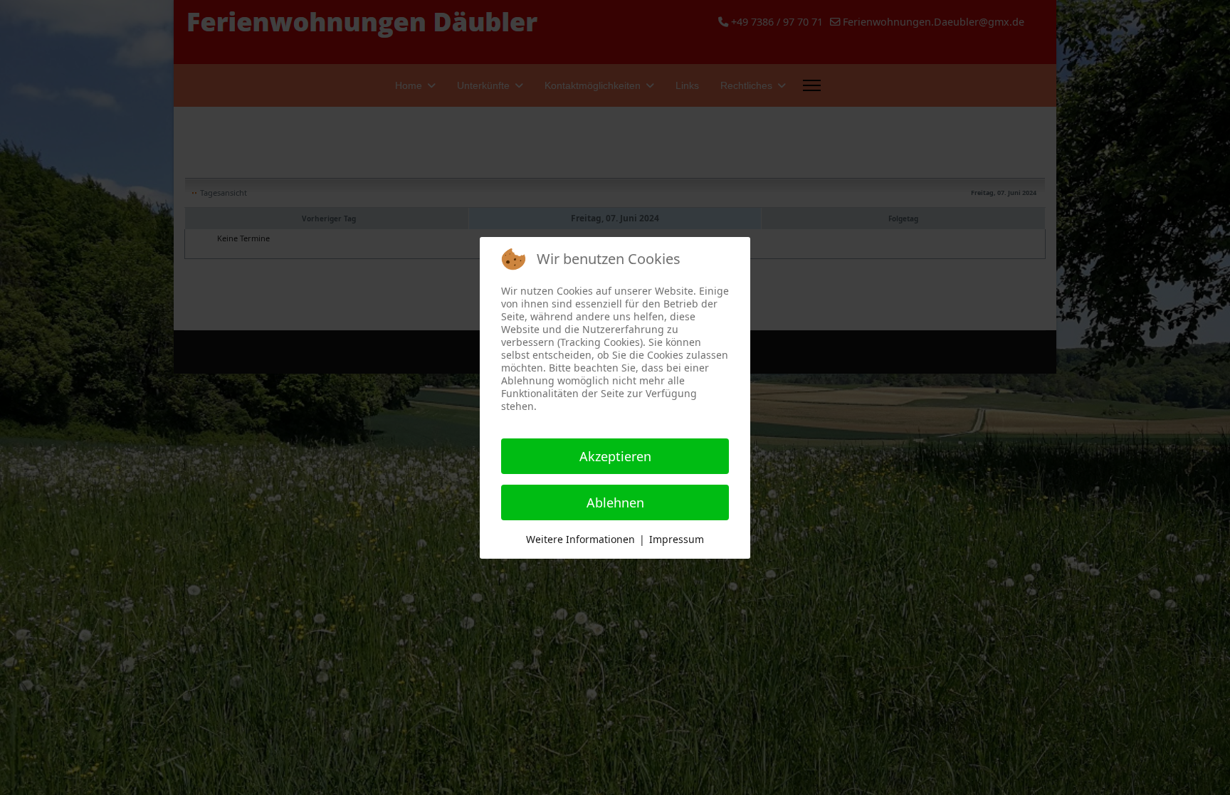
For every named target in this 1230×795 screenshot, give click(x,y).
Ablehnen (615, 502)
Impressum (676, 539)
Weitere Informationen (580, 539)
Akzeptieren (615, 456)
